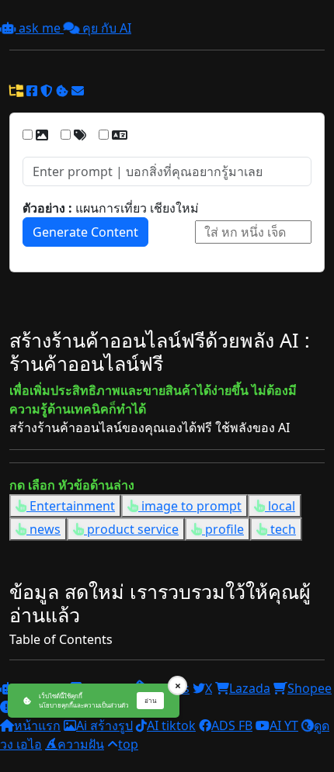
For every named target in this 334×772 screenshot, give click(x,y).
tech (281, 529)
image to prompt (190, 505)
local (280, 505)
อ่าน (150, 700)
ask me (40, 27)
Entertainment (70, 505)
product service (131, 529)
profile (223, 529)
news (43, 529)
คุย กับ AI (105, 27)
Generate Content (85, 232)
